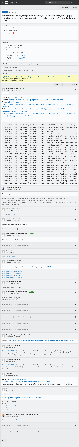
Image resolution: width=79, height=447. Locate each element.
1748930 (12, 214)
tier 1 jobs (21, 194)
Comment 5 (9, 262)
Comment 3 (9, 235)
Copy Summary (63, 7)
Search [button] (15, 30)
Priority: (9, 36)
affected (17, 275)
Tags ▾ (65, 84)
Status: (10, 45)
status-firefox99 (6, 406)
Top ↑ (4, 440)
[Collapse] (75, 89)
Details (70, 77)
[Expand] (75, 245)
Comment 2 (9, 220)
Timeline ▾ (73, 84)
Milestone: (8, 47)
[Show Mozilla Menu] (6, 2)
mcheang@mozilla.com (18, 379)
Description (9, 90)
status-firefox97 (6, 273)
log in (11, 431)
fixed (20, 60)
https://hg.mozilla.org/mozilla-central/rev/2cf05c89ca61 (21, 398)
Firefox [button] (15, 28)
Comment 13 (9, 391)
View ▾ (75, 7)
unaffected (22, 54)
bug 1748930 (47, 267)
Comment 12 (9, 375)
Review (75, 77)
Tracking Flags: (5, 50)
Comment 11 (9, 337)
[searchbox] (57, 2)
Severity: (9, 38)
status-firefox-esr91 (7, 277)
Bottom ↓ (58, 84)
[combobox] (57, 2)
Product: (9, 28)
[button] (74, 2)
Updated (8, 210)
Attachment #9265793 (8, 351)
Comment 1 (9, 189)
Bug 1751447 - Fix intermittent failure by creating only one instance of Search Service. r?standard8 (31, 77)
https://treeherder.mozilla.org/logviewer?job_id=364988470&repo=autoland (36, 100)
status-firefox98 (6, 275)
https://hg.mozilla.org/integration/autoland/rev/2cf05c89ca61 (26, 381)
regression (11, 256)
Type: (10, 33)
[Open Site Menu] (2, 2)
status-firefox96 (6, 271)
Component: (8, 30)
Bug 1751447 (12, 12)
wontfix (21, 58)
